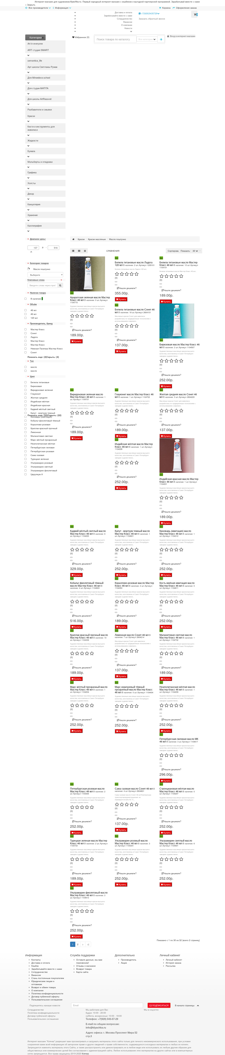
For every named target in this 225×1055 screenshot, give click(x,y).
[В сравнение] (71, 326)
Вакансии (127, 21)
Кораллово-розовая (40, 424)
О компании (126, 24)
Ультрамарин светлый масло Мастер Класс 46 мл (175, 842)
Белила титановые (40, 382)
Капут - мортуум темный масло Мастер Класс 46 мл (132, 532)
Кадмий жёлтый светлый (43, 409)
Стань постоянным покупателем (47, 978)
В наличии (37, 298)
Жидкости (33, 140)
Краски (31, 115)
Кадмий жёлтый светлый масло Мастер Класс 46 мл (88, 532)
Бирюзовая (36, 386)
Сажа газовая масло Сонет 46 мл (134, 788)
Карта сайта (82, 971)
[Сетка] (79, 250)
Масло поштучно (41, 269)
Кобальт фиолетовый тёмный (45, 420)
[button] (181, 36)
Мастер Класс (38, 329)
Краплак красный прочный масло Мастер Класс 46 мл (89, 636)
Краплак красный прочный (44, 428)
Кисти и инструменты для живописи (41, 128)
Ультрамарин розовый (42, 462)
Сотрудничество (124, 18)
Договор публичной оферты (45, 996)
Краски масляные (97, 239)
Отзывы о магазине (86, 965)
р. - (45, 247)
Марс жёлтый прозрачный (44, 439)
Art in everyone (35, 43)
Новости (128, 28)
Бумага (31, 151)
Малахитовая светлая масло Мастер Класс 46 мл (175, 636)
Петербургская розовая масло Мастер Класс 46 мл (87, 790)
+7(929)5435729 (149, 13)
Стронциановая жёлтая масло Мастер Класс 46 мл (176, 790)
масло (34, 366)
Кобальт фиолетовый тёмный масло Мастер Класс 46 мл (86, 584)
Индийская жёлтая (40, 401)
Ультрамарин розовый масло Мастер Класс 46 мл (131, 842)
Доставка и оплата (123, 12)
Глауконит (36, 393)
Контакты (36, 959)
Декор (31, 193)
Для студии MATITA (38, 88)
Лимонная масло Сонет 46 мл (132, 635)
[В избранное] (71, 323)
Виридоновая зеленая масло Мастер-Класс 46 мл (86, 395)
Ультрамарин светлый (42, 466)
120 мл (34, 317)
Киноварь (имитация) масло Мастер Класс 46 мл (175, 532)
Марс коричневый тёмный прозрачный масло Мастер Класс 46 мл (133, 689)
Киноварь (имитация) (41, 416)
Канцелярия (34, 204)
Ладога (34, 336)
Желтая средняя (39, 397)
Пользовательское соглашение (46, 999)
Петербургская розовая (42, 451)
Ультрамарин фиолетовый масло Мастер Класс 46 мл (89, 894)
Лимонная (36, 432)
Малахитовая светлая (42, 435)
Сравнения (112, 250)
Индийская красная (40, 405)
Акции (124, 962)
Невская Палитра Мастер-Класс (47, 348)
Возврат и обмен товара (43, 987)
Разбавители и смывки (40, 109)
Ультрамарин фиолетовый (44, 470)
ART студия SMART (38, 50)
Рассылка (170, 965)
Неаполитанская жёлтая (43, 443)
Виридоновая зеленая (42, 389)
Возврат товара (84, 968)
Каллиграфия (35, 225)
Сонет (34, 333)
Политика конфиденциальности (47, 993)
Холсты (32, 183)
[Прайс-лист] (85, 250)
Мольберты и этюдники (40, 161)
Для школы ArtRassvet (39, 98)
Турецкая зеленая (40, 458)
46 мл (33, 310)
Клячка (85, 1053)
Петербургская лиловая (42, 447)
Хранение (33, 215)
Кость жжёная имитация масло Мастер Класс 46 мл (177, 584)
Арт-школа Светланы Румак (42, 66)
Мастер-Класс (38, 344)
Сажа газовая (37, 455)
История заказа (173, 962)
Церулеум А (37, 474)
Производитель (128, 959)
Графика (32, 172)
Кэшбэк (35, 965)
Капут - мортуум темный (43, 412)
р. (31, 251)
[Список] (73, 250)
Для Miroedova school (39, 77)
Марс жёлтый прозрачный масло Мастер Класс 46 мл (88, 688)
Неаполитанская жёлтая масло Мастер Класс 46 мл (177, 688)
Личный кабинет (174, 959)
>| (88, 944)
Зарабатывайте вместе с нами (118, 15)
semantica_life (35, 60)
